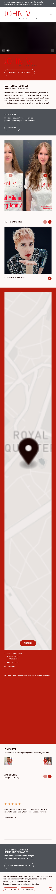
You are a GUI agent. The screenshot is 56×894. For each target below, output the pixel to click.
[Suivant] (51, 15)
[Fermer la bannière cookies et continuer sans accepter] (50, 889)
